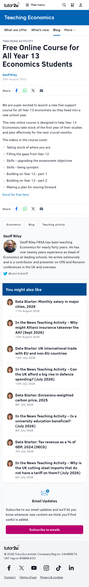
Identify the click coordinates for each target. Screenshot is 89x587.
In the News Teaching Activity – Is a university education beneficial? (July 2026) (46, 420)
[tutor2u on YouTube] (34, 568)
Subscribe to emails (44, 529)
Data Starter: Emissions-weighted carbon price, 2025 (44, 397)
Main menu (38, 5)
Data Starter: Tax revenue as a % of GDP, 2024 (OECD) (45, 444)
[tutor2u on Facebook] (9, 568)
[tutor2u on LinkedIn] (71, 568)
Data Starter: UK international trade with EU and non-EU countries (46, 351)
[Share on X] (33, 90)
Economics (13, 224)
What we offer (15, 30)
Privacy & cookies (51, 577)
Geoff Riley (9, 75)
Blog (56, 30)
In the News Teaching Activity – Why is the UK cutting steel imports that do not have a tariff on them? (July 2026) (48, 467)
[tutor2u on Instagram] (46, 568)
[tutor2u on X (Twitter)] (21, 568)
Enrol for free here (15, 194)
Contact (10, 577)
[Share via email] (41, 90)
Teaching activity (53, 224)
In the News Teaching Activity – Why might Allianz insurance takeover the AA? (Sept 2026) (47, 327)
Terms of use (27, 577)
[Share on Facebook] (16, 90)
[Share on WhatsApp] (25, 90)
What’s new (40, 30)
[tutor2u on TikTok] (59, 568)
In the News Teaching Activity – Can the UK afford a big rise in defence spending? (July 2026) (46, 374)
